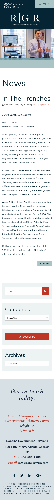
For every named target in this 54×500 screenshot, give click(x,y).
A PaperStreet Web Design (33, 493)
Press (35, 105)
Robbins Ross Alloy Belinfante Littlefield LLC (26, 489)
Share (46, 263)
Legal (44, 491)
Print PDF (46, 105)
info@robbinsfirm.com (33, 463)
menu (46, 4)
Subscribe (28, 337)
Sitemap (8, 493)
